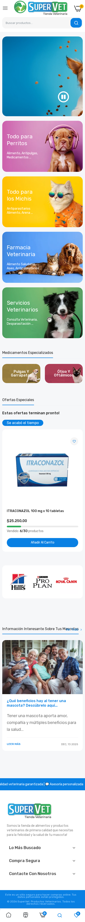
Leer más (13, 744)
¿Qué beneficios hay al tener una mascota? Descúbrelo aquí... (36, 703)
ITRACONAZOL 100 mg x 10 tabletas (35, 511)
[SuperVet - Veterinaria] (41, 8)
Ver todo (72, 629)
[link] (42, 146)
